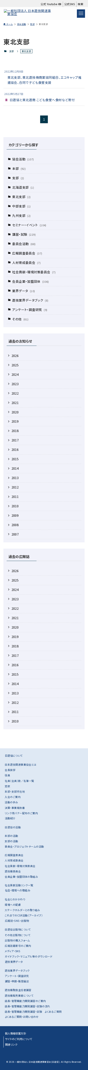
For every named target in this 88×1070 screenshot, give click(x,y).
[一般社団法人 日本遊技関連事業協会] (28, 13)
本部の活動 (11, 836)
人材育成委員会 (26, 262)
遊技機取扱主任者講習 (18, 990)
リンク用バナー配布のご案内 (21, 813)
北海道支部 (23, 187)
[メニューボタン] (81, 13)
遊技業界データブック (30, 300)
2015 (15, 459)
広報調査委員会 (27, 253)
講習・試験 (24, 234)
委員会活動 (23, 243)
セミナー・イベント (29, 225)
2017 (15, 440)
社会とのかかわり (15, 899)
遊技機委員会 (13, 871)
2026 (15, 355)
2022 (15, 393)
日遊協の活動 (13, 827)
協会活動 (23, 159)
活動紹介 (10, 818)
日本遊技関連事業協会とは (20, 764)
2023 (15, 384)
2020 (15, 412)
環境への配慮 (13, 904)
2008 (15, 524)
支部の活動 (11, 841)
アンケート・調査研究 (29, 309)
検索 (80, 4)
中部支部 (21, 206)
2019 (15, 421)
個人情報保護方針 (15, 1033)
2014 (15, 468)
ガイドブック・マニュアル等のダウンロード (28, 956)
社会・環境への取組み (17, 890)
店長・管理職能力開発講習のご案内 (25, 1001)
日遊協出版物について (18, 929)
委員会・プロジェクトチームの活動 (24, 846)
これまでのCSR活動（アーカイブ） (24, 915)
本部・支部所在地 (15, 791)
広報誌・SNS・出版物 (17, 921)
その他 (20, 319)
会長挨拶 (10, 770)
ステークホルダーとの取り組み (22, 910)
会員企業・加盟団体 (30, 281)
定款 (7, 786)
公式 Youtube (49, 4)
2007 (15, 534)
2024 (15, 374)
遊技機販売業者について (19, 995)
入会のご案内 (13, 797)
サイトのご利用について (18, 1039)
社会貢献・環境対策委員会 (34, 272)
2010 (15, 506)
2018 (15, 430)
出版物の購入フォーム (17, 940)
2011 (15, 496)
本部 (19, 168)
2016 (15, 449)
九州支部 (21, 215)
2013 (15, 477)
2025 (15, 365)
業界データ (23, 291)
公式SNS (69, 4)
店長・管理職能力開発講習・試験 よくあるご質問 (33, 1011)
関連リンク (11, 1044)
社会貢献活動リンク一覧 (19, 885)
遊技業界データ (14, 962)
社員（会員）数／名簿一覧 (19, 781)
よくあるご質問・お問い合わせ (22, 1017)
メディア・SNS (12, 951)
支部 (11, 51)
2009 (15, 515)
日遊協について (14, 756)
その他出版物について (17, 935)
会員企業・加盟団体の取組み (21, 876)
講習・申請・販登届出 (17, 981)
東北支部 (21, 196)
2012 (15, 487)
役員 (7, 775)
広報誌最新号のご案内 (18, 945)
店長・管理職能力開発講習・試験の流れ (27, 1006)
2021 (15, 402)
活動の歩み (11, 802)
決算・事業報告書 (15, 808)
